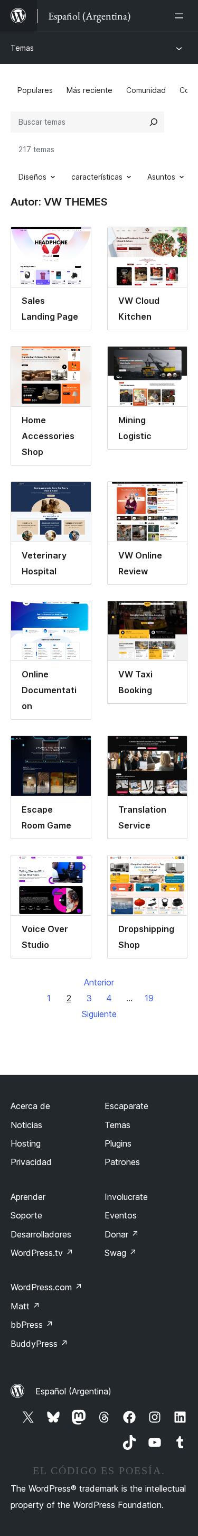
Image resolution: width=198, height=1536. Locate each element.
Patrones (122, 1162)
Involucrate (126, 1196)
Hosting (26, 1143)
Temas (22, 47)
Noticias (26, 1125)
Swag (121, 1253)
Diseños (32, 176)
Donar (122, 1234)
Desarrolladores (41, 1234)
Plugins (118, 1143)
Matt (25, 1306)
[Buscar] (153, 122)
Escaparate (126, 1106)
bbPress (32, 1324)
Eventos (121, 1215)
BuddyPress (39, 1343)
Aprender (28, 1196)
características (96, 176)
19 (149, 998)
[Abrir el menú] (181, 16)
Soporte (26, 1215)
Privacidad (31, 1162)
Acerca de (30, 1106)
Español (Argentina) (73, 1391)
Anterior (99, 982)
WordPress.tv (42, 1253)
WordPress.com (46, 1287)
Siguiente (99, 1014)
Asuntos (161, 176)
